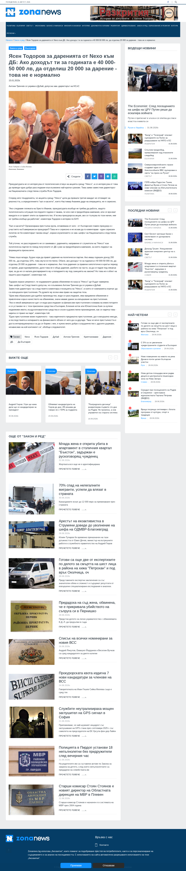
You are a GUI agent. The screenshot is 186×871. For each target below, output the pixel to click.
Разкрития (115, 26)
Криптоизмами (91, 337)
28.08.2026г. (157, 335)
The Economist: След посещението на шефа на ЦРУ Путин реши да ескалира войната (151, 109)
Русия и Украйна (136, 127)
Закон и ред (142, 26)
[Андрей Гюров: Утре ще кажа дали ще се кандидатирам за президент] (23, 383)
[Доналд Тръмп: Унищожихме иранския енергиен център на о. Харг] (135, 252)
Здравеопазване (128, 26)
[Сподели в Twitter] (94, 176)
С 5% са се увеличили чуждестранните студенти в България (159, 343)
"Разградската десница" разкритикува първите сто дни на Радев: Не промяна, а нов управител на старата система (102, 408)
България (21, 26)
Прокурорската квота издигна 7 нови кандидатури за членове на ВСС (85, 677)
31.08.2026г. (153, 127)
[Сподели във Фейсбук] (88, 176)
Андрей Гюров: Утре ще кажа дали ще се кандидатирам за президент (23, 407)
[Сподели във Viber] (101, 176)
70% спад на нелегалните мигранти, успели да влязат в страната (82, 489)
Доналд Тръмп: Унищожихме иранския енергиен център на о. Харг (160, 251)
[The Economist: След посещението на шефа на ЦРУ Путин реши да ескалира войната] (152, 77)
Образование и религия (159, 26)
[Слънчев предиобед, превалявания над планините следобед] (135, 153)
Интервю (86, 26)
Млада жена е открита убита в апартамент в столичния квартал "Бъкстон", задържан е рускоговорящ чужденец (85, 450)
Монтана (144, 335)
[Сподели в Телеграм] (108, 176)
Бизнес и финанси (54, 26)
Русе (143, 365)
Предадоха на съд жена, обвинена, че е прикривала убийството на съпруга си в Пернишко (87, 607)
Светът (29, 26)
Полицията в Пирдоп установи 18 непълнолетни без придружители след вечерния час (85, 751)
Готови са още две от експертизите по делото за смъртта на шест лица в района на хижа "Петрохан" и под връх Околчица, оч (87, 566)
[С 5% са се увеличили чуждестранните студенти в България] (133, 346)
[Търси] (176, 2)
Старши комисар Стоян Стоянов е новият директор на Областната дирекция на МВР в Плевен (86, 790)
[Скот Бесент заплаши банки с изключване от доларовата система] (135, 237)
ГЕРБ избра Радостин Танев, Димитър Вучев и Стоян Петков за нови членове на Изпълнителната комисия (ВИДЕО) (161, 186)
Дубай (56, 337)
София (148, 275)
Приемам (76, 865)
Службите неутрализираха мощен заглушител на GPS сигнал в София (86, 713)
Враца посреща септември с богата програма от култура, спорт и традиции (158, 412)
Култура (174, 26)
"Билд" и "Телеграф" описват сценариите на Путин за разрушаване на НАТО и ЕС (158, 138)
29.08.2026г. (169, 349)
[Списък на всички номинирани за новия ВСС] (31, 652)
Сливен (144, 382)
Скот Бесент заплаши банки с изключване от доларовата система (159, 236)
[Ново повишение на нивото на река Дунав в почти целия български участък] (133, 360)
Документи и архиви (100, 26)
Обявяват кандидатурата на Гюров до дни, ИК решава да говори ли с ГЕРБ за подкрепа (62, 407)
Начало (9, 40)
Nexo (27, 337)
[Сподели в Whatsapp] (114, 176)
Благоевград (146, 401)
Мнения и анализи (72, 26)
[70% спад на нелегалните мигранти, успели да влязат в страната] (31, 499)
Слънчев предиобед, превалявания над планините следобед (159, 153)
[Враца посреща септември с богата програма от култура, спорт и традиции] (133, 413)
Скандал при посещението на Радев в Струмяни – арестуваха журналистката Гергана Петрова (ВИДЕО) (158, 394)
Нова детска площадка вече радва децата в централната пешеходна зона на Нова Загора (157, 376)
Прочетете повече (70, 469)
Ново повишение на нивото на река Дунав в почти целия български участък (158, 359)
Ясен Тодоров (41, 337)
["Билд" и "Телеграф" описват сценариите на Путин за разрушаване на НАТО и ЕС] (135, 139)
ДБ (11, 342)
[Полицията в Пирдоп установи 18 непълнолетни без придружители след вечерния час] (31, 761)
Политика (11, 26)
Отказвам (108, 865)
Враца (143, 418)
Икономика (40, 26)
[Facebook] (168, 2)
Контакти (104, 845)
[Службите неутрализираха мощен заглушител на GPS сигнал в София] (31, 722)
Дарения (107, 337)
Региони (11, 33)
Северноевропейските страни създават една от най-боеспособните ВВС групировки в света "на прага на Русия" (161, 168)
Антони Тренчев (71, 337)
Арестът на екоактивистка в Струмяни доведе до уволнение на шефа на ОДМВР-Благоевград (87, 525)
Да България (24, 342)
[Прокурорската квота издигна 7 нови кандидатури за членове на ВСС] (31, 686)
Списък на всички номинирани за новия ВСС (85, 640)
